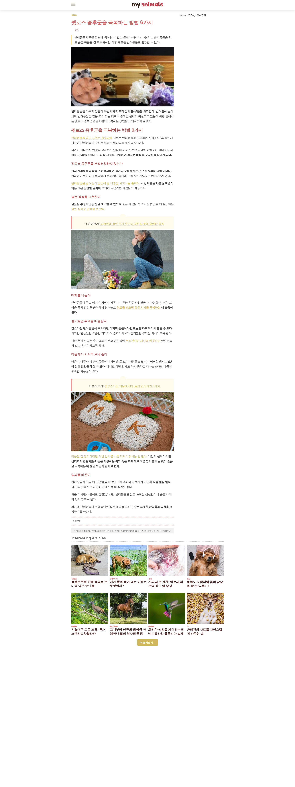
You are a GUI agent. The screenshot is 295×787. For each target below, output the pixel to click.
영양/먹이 (114, 578)
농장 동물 (114, 626)
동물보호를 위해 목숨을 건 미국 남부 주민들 (89, 584)
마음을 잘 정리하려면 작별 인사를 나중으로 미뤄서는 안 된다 (109, 456)
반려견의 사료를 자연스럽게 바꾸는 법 (204, 631)
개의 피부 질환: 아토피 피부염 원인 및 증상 (165, 584)
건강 (150, 578)
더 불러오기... (147, 642)
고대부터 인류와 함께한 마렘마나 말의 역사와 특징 (128, 631)
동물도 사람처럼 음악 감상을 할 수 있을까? (205, 584)
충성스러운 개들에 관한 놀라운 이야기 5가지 (132, 386)
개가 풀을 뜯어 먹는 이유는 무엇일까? (128, 584)
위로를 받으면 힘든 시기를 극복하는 (139, 307)
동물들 (74, 15)
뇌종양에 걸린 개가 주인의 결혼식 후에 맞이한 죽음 (132, 223)
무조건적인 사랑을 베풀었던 (143, 340)
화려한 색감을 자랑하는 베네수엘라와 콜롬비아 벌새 (166, 631)
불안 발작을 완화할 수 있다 (88, 209)
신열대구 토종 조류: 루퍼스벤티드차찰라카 (88, 631)
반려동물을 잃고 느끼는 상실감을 (91, 137)
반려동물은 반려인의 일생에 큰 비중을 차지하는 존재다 (105, 183)
